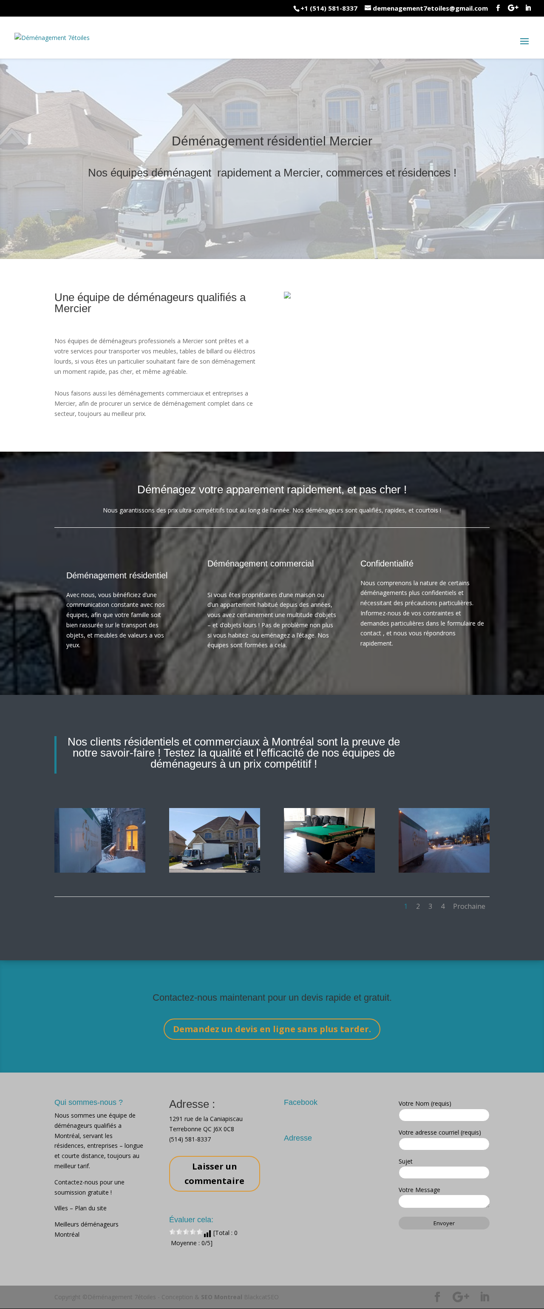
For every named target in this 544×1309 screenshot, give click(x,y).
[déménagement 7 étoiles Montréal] (99, 870)
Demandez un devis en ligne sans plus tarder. (272, 1029)
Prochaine (469, 906)
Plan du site (91, 1208)
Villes (62, 1208)
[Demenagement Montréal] (214, 870)
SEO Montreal (221, 1297)
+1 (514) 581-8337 (328, 8)
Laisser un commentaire (214, 1174)
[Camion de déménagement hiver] (444, 870)
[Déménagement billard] (329, 870)
